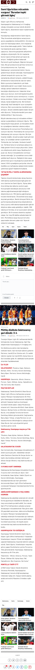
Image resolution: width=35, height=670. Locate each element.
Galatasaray (5, 601)
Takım (25, 226)
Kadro (13, 601)
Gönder (6, 298)
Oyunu (19, 226)
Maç (8, 226)
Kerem (28, 601)
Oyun (13, 226)
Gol (3, 226)
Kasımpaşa (20, 601)
